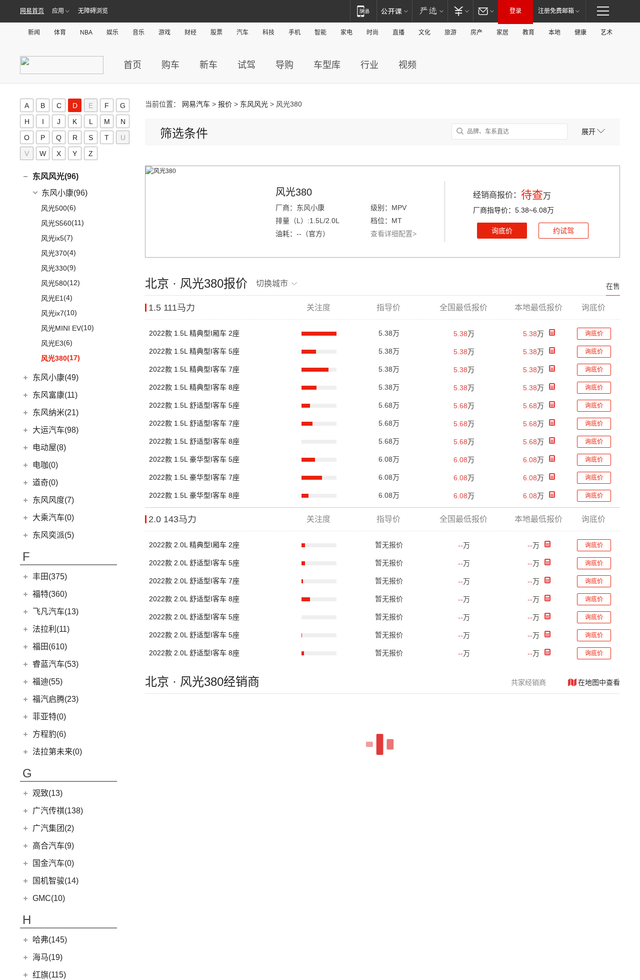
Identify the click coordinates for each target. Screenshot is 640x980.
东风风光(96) (55, 176)
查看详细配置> (393, 234)
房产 (476, 32)
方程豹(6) (49, 734)
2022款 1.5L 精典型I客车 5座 (194, 351)
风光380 (294, 192)
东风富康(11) (55, 395)
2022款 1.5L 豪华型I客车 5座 (194, 459)
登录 (516, 11)
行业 (369, 65)
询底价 (502, 231)
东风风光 (254, 104)
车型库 (327, 65)
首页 (133, 65)
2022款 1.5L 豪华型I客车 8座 (194, 495)
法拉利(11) (51, 629)
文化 (424, 32)
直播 (398, 32)
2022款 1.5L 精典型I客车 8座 (194, 387)
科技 (268, 32)
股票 (216, 32)
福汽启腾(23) (55, 699)
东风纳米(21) (55, 412)
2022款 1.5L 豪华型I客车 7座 (194, 477)
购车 (171, 65)
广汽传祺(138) (57, 810)
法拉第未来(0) (57, 751)
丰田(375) (49, 576)
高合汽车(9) (53, 845)
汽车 (242, 32)
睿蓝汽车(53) (55, 664)
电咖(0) (45, 465)
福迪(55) (47, 681)
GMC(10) (48, 898)
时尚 (372, 32)
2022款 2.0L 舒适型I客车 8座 (194, 599)
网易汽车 (196, 104)
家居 (502, 32)
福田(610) (49, 646)
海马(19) (47, 957)
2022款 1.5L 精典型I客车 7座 (194, 369)
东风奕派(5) (53, 535)
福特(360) (49, 594)
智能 (320, 32)
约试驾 (563, 231)
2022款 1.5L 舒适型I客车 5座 (194, 405)
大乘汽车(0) (53, 517)
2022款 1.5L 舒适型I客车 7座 (194, 423)
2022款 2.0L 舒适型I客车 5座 (194, 563)
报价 (225, 104)
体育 (60, 32)
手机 (294, 32)
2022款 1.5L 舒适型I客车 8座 (194, 441)
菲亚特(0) (49, 716)
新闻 (34, 32)
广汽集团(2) (53, 828)
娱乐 (112, 32)
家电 (346, 32)
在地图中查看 (599, 682)
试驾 (247, 65)
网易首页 (32, 11)
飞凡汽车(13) (55, 611)
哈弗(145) (49, 939)
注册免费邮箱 (556, 11)
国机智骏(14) (55, 880)
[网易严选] (430, 11)
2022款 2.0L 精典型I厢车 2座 (194, 545)
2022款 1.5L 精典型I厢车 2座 (194, 333)
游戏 (164, 32)
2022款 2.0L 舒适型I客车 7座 (194, 581)
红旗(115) (49, 974)
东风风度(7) (53, 500)
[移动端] (363, 11)
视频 (407, 65)
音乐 (138, 32)
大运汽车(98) (55, 430)
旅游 (450, 32)
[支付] (460, 11)
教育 (528, 32)
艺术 (606, 32)
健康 (580, 32)
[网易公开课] (394, 11)
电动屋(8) (49, 447)
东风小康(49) (55, 377)
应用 (58, 11)
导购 (285, 65)
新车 (209, 65)
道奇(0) (45, 482)
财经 (190, 32)
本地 (554, 32)
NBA (86, 32)
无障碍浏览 (93, 11)
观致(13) (47, 793)
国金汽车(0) (53, 863)
